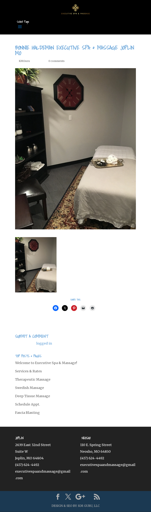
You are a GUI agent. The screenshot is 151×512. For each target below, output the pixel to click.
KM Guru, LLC (89, 506)
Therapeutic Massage (32, 379)
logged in (44, 343)
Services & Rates (28, 371)
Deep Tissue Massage (32, 396)
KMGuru (24, 61)
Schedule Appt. (27, 404)
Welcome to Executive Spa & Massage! (46, 363)
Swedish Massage (29, 388)
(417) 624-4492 (27, 465)
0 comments (56, 61)
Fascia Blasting (27, 412)
